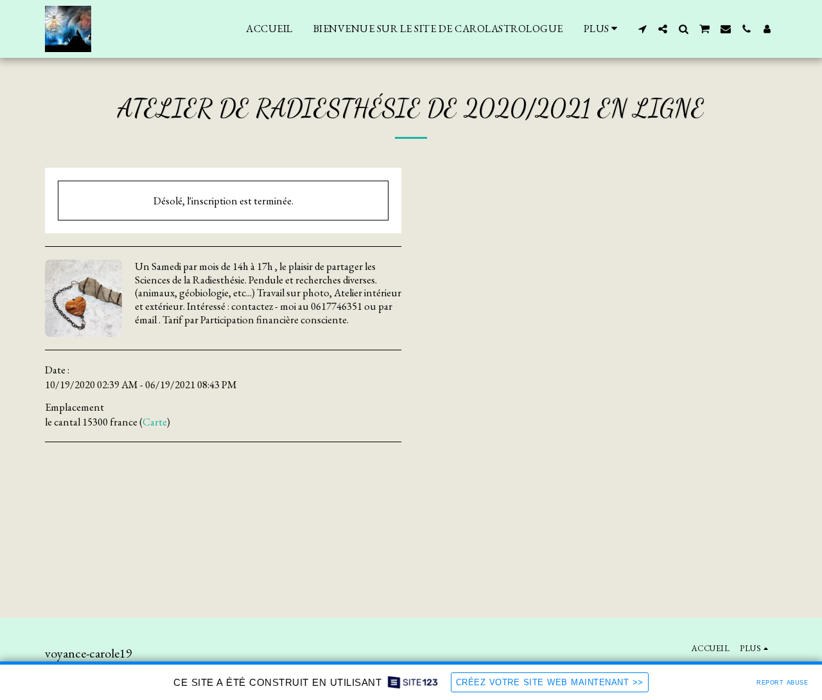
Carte (155, 422)
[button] (642, 29)
